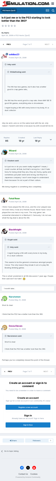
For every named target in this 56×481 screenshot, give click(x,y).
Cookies (34, 474)
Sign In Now (28, 425)
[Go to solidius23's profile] (4, 56)
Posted (17, 58)
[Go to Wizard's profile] (4, 152)
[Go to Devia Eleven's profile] (4, 327)
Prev (9, 44)
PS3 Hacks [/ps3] (22, 35)
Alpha (6, 33)
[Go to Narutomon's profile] (4, 298)
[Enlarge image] (24, 279)
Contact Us (23, 474)
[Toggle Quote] (6, 64)
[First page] (3, 44)
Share (14, 440)
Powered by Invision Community (28, 477)
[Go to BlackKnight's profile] (4, 231)
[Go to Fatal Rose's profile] (4, 200)
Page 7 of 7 (28, 44)
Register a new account (28, 407)
